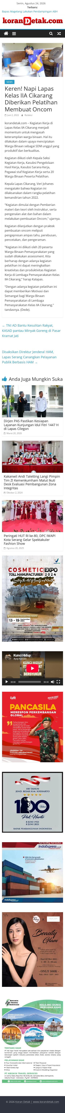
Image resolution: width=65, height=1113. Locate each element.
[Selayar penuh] (58, 682)
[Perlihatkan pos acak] (59, 33)
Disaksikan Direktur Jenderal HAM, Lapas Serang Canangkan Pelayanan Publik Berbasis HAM (29, 357)
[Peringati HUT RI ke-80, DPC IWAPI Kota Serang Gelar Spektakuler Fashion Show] (32, 502)
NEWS (9, 81)
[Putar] (6, 682)
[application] (32, 668)
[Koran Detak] (6, 33)
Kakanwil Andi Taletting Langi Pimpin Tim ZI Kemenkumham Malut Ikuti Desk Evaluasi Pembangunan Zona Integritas (32, 482)
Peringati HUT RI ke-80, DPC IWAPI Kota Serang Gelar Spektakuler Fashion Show (29, 540)
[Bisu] (52, 682)
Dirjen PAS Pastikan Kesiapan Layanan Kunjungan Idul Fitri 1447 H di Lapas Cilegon (31, 425)
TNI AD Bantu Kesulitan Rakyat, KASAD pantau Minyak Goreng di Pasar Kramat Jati (31, 330)
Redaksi (28, 115)
